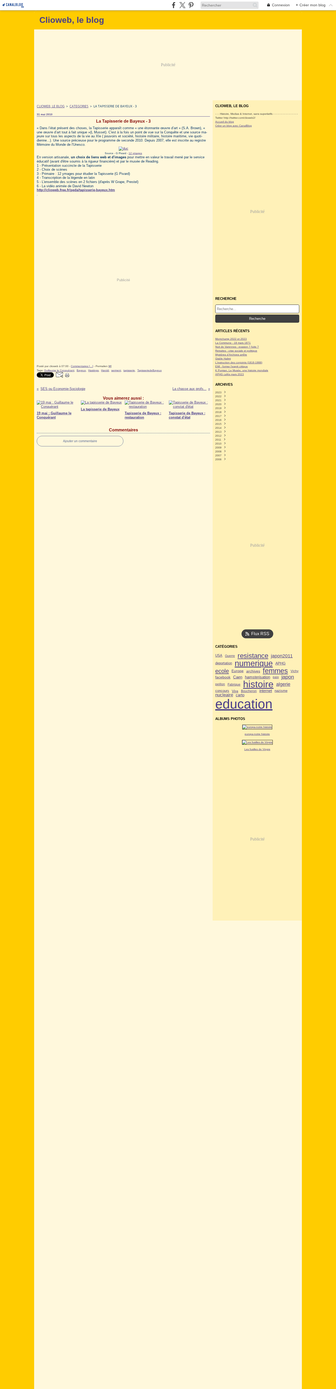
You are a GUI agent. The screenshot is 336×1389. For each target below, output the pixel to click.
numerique (254, 663)
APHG (280, 663)
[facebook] (173, 5)
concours (222, 691)
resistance (253, 655)
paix (276, 677)
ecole (222, 671)
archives (253, 671)
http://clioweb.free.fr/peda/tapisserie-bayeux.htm (76, 190)
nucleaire (224, 695)
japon (287, 677)
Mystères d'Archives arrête (231, 354)
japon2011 (282, 656)
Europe (238, 671)
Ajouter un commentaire (80, 441)
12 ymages (135, 153)
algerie (283, 684)
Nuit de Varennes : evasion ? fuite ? (237, 346)
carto (240, 695)
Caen (237, 677)
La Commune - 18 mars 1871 (233, 342)
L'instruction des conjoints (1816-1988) (238, 362)
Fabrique (234, 684)
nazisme (281, 691)
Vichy (294, 671)
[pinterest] (191, 5)
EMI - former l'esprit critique (231, 366)
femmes (275, 671)
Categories (79, 106)
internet (265, 691)
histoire (258, 684)
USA (218, 655)
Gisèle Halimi (223, 358)
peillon (220, 684)
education (243, 704)
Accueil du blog (224, 121)
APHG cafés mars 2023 (229, 374)
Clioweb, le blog (51, 106)
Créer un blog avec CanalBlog (233, 125)
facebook (222, 677)
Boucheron (249, 691)
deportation (223, 663)
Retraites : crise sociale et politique (236, 350)
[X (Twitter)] (182, 5)
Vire (235, 691)
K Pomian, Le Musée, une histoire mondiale (241, 370)
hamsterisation (257, 677)
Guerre (230, 655)
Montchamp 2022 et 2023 (231, 338)
